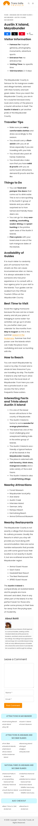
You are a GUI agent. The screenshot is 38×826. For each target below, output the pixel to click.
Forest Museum (26, 724)
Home (6, 15)
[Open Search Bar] (29, 3)
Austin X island (25, 721)
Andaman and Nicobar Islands (21, 15)
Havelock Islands (9, 746)
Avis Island (7, 724)
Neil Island (7, 749)
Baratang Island (26, 743)
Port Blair (6, 743)
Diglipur (23, 749)
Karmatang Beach (10, 721)
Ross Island (7, 752)
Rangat (23, 746)
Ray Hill (5, 727)
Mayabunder (8, 17)
